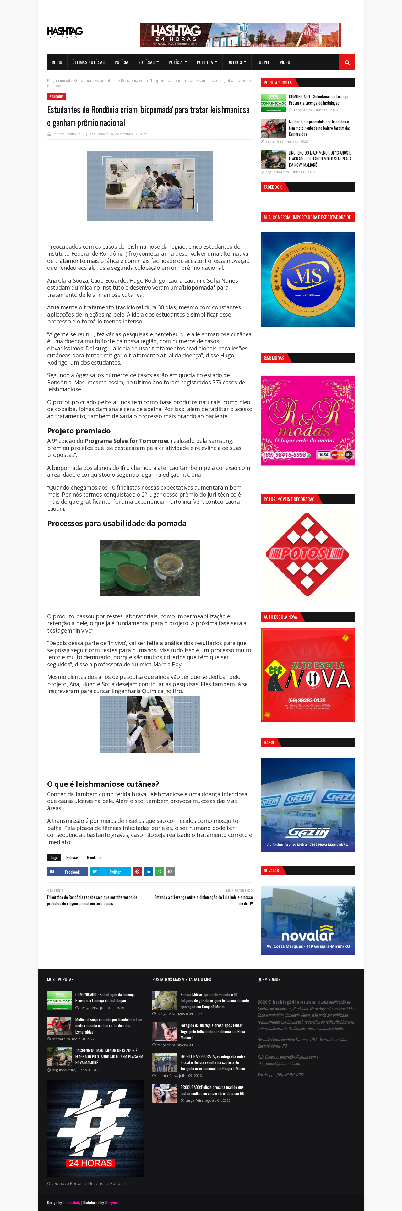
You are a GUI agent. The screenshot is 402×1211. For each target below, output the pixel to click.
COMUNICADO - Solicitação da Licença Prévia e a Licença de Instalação (318, 99)
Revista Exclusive (66, 134)
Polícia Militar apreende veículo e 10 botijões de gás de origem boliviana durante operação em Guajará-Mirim (215, 1000)
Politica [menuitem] (205, 62)
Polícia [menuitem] (121, 62)
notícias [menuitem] (146, 62)
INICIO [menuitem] (57, 62)
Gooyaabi (112, 1202)
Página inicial (58, 80)
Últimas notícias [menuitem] (88, 62)
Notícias (72, 857)
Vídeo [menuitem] (285, 62)
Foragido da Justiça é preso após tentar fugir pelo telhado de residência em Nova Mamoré (213, 1031)
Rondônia (82, 80)
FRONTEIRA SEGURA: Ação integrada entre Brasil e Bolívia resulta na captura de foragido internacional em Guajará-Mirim (213, 1062)
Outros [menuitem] (234, 62)
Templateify (71, 1202)
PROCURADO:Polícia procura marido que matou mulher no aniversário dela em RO (212, 1090)
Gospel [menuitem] (263, 62)
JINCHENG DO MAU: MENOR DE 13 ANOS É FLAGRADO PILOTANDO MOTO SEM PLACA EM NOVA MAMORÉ (320, 158)
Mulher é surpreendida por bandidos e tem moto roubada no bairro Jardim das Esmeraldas (320, 127)
